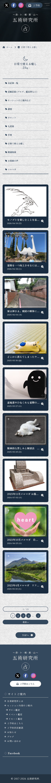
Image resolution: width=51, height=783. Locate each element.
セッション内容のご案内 (20, 705)
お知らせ (11, 732)
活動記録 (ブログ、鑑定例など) (22, 91)
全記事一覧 (13, 83)
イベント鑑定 (15, 714)
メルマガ (12, 169)
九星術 (11, 126)
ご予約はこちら (27, 683)
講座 (10, 108)
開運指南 (12, 152)
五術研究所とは (15, 701)
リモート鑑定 (15, 718)
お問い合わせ (14, 741)
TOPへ (25, 635)
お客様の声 (13, 160)
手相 (10, 134)
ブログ (10, 736)
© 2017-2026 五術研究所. (25, 778)
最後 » (26, 622)
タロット (12, 117)
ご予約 (36, 5)
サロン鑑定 (14, 709)
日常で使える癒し (16, 143)
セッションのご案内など (19, 100)
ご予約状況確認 (15, 727)
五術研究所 (25, 19)
